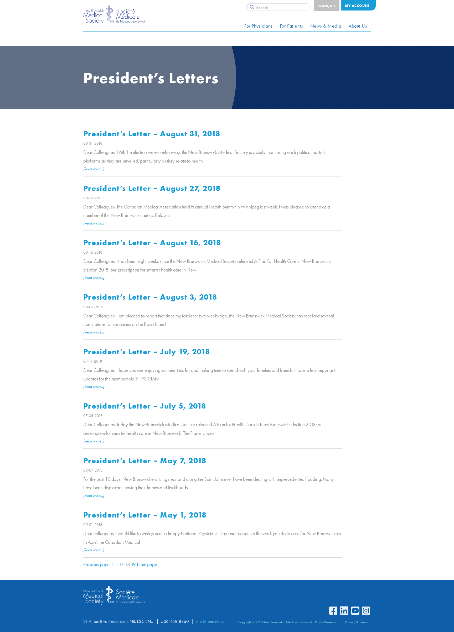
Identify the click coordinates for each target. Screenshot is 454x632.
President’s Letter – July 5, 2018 (144, 405)
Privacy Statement (357, 622)
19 (133, 564)
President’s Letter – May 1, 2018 (145, 514)
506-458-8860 (175, 621)
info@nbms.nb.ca (210, 621)
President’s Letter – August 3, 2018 (150, 296)
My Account (357, 5)
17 (121, 564)
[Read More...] (93, 168)
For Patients (291, 26)
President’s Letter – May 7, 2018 (144, 460)
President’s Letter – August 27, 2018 (152, 188)
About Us (358, 26)
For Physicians (258, 26)
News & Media (325, 26)
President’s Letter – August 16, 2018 (152, 242)
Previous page (96, 564)
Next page (147, 564)
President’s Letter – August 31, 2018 (151, 133)
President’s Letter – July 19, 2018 (146, 351)
